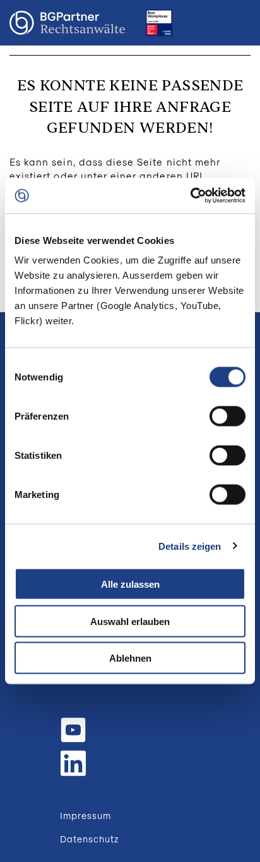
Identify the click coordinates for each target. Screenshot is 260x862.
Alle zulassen (130, 584)
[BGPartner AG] (67, 23)
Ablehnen (130, 658)
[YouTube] (73, 730)
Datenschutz (89, 839)
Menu (238, 22)
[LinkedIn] (73, 761)
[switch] (227, 416)
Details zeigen (189, 545)
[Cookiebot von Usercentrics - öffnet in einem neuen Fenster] (190, 196)
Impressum (85, 815)
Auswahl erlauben (130, 621)
